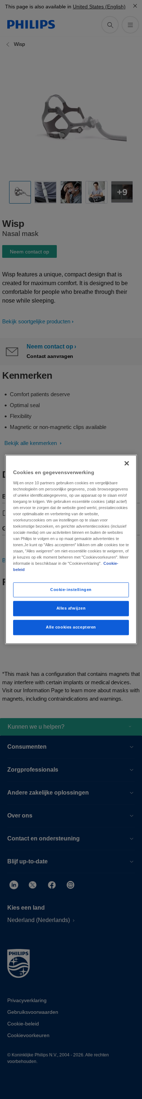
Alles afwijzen (71, 608)
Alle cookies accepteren (71, 627)
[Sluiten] (127, 463)
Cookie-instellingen (71, 589)
